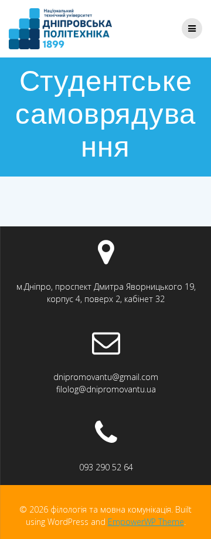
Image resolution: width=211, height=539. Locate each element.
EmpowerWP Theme (146, 521)
